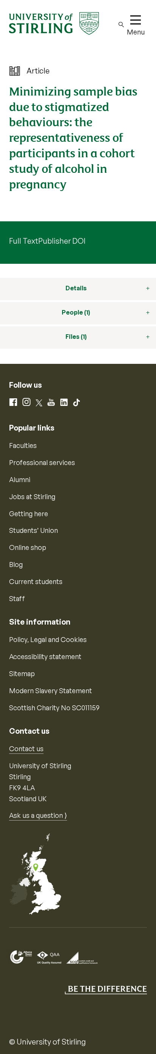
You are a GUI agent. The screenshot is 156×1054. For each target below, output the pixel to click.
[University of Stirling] (54, 23)
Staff (17, 598)
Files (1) (76, 336)
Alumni (19, 479)
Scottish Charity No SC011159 (54, 707)
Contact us (26, 748)
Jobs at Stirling (32, 496)
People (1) (76, 312)
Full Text (23, 241)
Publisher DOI (62, 241)
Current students (35, 581)
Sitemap (22, 673)
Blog (16, 564)
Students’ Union (33, 530)
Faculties (23, 445)
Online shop (27, 547)
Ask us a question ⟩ (38, 815)
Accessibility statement (45, 656)
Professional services (42, 462)
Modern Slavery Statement (50, 690)
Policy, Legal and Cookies (48, 639)
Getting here (28, 513)
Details (76, 288)
